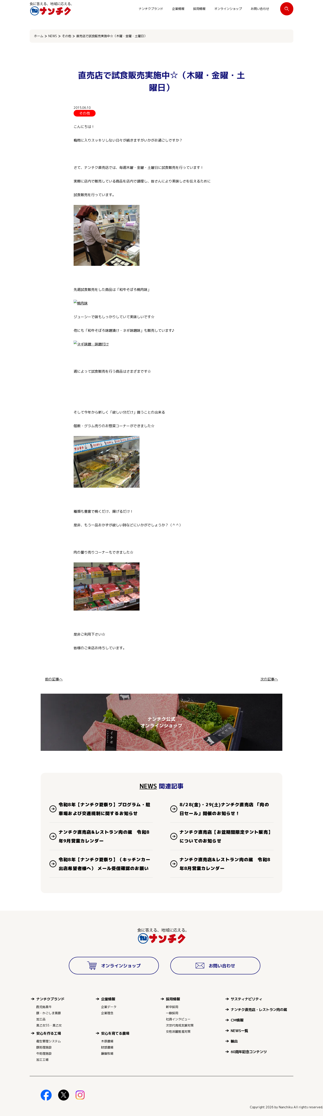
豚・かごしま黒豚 (48, 1013)
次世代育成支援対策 (180, 1025)
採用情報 (199, 9)
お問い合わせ (260, 9)
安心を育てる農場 (115, 1033)
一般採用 (172, 1013)
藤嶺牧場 (107, 1053)
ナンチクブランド (151, 9)
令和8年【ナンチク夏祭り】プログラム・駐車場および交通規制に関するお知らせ (104, 808)
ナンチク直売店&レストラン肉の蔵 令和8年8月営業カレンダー (225, 863)
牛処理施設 (44, 1053)
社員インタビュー (178, 1019)
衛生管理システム (48, 1041)
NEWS (52, 36)
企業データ (108, 1007)
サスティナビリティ (246, 998)
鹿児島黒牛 (44, 1007)
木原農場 (107, 1041)
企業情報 (178, 9)
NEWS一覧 (239, 1030)
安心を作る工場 (48, 1033)
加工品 (40, 1019)
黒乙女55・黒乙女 (49, 1025)
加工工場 (42, 1060)
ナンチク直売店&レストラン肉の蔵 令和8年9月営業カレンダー (104, 836)
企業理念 (107, 1013)
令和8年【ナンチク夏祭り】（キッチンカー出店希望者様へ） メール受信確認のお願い (104, 863)
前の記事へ (54, 679)
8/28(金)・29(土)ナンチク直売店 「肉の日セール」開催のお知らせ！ (224, 808)
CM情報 (237, 1020)
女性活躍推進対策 (178, 1031)
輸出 (234, 1041)
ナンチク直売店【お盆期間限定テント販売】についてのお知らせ (226, 836)
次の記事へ (269, 679)
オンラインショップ (228, 9)
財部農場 (107, 1047)
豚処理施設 (44, 1047)
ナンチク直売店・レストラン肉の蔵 (259, 1009)
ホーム (38, 36)
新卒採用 (172, 1007)
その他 (66, 36)
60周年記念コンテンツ (249, 1051)
